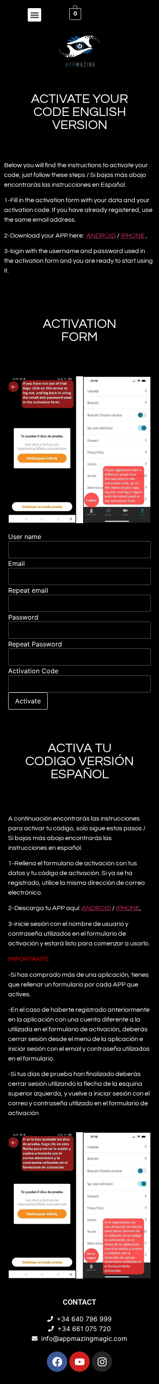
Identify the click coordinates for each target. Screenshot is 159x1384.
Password (23, 617)
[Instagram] (102, 1361)
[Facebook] (57, 1361)
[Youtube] (79, 1361)
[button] (34, 15)
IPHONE (133, 235)
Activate (28, 701)
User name (24, 536)
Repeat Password (35, 644)
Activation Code (33, 671)
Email (16, 563)
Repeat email (28, 590)
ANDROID (101, 235)
